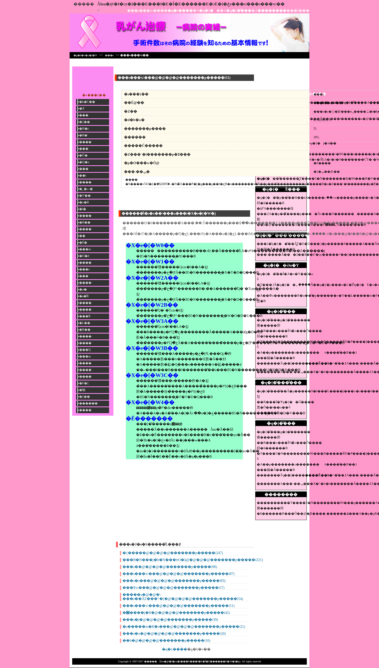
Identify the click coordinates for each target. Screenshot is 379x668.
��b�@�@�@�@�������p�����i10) (166, 640)
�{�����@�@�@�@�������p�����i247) (172, 553)
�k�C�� (87, 102)
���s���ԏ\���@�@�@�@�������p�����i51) (178, 606)
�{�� (84, 122)
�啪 (82, 390)
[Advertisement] (281, 78)
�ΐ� (82, 209)
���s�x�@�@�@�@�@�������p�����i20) (174, 634)
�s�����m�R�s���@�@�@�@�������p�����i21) (183, 627)
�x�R (84, 202)
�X (82, 108)
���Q (85, 350)
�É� (83, 242)
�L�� (84, 323)
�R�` (83, 135)
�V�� (85, 195)
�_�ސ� (86, 189)
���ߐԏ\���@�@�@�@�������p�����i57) (173, 588)
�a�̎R (84, 296)
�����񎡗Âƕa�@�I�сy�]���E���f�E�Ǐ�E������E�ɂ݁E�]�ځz (152, 4)
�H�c (84, 128)
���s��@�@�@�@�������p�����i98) (169, 567)
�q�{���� (174, 649)
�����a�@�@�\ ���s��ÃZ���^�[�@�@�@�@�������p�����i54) (182, 597)
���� (85, 142)
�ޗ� (83, 289)
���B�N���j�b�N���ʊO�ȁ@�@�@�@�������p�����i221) (192, 560)
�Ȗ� (83, 155)
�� (82, 236)
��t (82, 175)
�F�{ (84, 383)
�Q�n (84, 162)
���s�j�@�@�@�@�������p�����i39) (170, 620)
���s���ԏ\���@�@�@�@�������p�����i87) (178, 574)
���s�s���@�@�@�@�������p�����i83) (174, 581)
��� (83, 115)
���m (85, 249)
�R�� (84, 222)
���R (84, 316)
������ (88, 403)
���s (109, 55)
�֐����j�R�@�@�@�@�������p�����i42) (176, 613)
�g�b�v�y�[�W (85, 55)
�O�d (84, 256)
